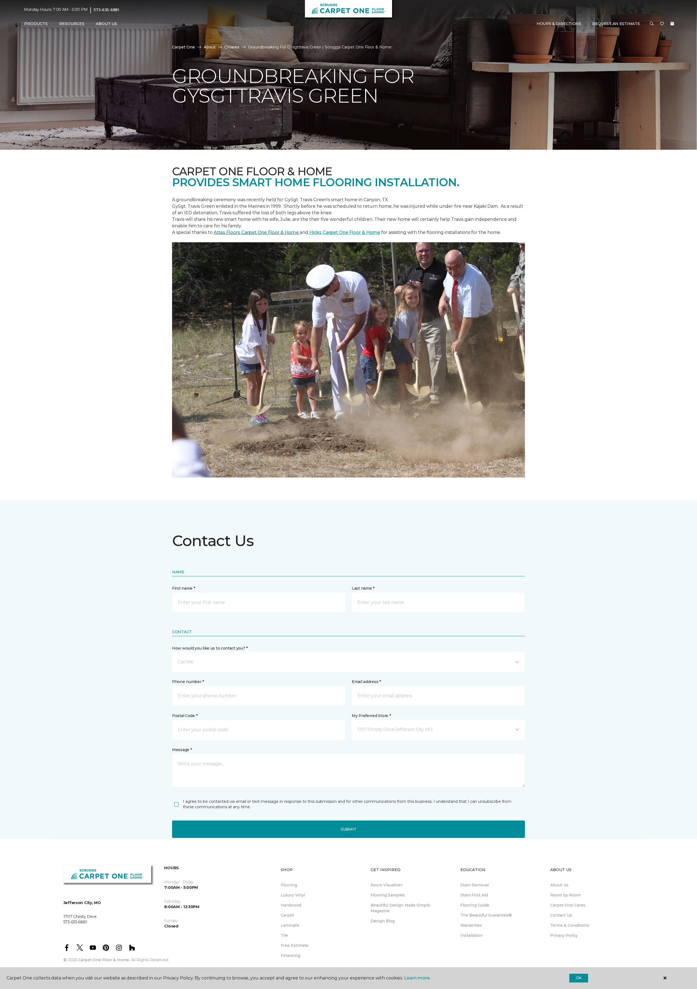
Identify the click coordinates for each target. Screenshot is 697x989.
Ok (579, 977)
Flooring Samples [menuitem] (388, 895)
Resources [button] (71, 23)
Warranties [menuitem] (471, 925)
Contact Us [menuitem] (561, 915)
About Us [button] (106, 23)
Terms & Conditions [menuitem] (569, 925)
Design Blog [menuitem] (383, 920)
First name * (183, 588)
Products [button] (36, 23)
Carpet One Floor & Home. (104, 959)
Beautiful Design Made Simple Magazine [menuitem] (400, 908)
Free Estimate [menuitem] (294, 945)
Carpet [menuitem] (287, 915)
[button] (652, 24)
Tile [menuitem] (284, 935)
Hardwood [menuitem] (291, 905)
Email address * (366, 682)
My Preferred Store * (371, 716)
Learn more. (417, 978)
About (210, 47)
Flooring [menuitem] (289, 885)
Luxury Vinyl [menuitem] (293, 895)
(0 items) (672, 24)
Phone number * (188, 682)
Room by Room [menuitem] (565, 895)
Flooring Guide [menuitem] (474, 905)
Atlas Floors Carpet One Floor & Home (257, 232)
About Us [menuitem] (559, 885)
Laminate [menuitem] (290, 925)
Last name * (363, 588)
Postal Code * (184, 716)
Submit (348, 829)
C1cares (231, 47)
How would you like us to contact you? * (210, 648)
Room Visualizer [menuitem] (386, 885)
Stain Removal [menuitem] (474, 885)
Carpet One (183, 47)
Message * (182, 750)
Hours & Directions (559, 23)
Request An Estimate (616, 23)
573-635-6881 (106, 9)
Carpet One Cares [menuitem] (567, 905)
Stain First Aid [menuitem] (474, 895)
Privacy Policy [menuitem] (564, 935)
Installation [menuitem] (471, 935)
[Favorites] (662, 24)
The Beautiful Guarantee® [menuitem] (486, 915)
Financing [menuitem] (290, 955)
